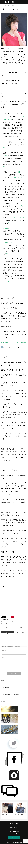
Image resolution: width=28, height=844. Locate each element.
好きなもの (13, 10)
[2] (5, 147)
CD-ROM (21, 172)
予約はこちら (14, 837)
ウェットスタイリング (6, 814)
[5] (7, 253)
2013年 (5, 228)
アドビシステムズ (16, 228)
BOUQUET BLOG (8, 10)
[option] (7, 810)
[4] (17, 191)
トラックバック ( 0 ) (20, 632)
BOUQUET (9, 2)
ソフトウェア (13, 139)
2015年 (5, 242)
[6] (8, 253)
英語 (6, 156)
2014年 (13, 242)
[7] (11, 269)
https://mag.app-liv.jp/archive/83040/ (14, 342)
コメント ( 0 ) (8, 632)
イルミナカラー (18, 814)
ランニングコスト (17, 215)
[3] (11, 161)
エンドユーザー (19, 178)
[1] (4, 147)
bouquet (6, 619)
